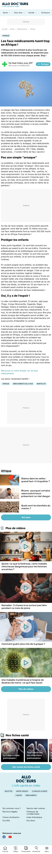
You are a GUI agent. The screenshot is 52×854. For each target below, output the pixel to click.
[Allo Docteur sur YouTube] (10, 837)
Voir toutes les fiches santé (26, 767)
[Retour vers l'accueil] (26, 4)
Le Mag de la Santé (39, 791)
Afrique (32, 29)
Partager (45, 64)
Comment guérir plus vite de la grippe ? (23, 643)
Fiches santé (25, 851)
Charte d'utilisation (11, 817)
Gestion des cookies (36, 808)
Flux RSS (6, 820)
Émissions (45, 12)
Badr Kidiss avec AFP (22, 63)
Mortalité (41, 384)
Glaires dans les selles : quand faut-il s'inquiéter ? (35, 480)
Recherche (36, 851)
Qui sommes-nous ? (12, 808)
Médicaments (22, 29)
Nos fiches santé (17, 735)
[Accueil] (26, 781)
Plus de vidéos (15, 528)
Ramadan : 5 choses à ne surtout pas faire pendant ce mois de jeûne (24, 607)
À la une (5, 851)
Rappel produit (22, 791)
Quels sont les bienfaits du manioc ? (35, 507)
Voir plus (26, 517)
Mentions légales (10, 811)
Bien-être (18, 12)
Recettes (8, 791)
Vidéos (15, 851)
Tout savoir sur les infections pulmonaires (35, 755)
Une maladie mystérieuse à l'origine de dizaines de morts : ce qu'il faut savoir (23, 681)
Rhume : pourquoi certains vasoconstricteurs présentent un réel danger (35, 493)
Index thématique (34, 817)
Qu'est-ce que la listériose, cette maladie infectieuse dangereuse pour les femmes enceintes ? (24, 566)
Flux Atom (31, 820)
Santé (5, 12)
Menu (47, 851)
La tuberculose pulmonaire (11, 756)
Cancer (19, 795)
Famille (31, 12)
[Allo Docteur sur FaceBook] (4, 837)
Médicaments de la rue (23, 384)
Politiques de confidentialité (33, 812)
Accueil (4, 29)
